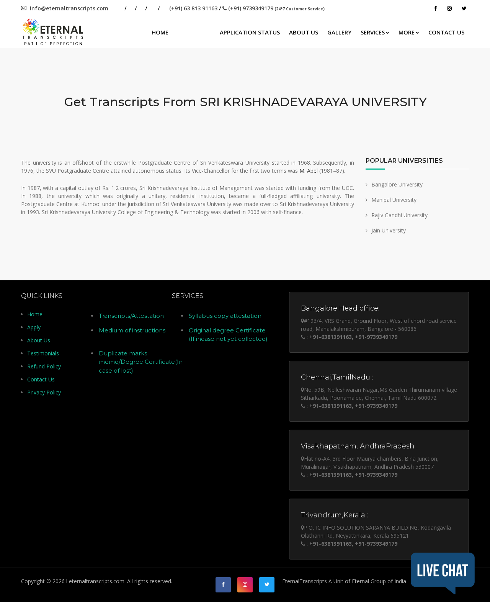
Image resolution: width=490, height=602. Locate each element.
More (407, 32)
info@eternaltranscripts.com (69, 8)
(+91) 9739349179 (276, 8)
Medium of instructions (132, 330)
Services (373, 32)
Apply (34, 327)
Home (160, 32)
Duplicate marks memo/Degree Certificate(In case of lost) (141, 362)
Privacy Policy (44, 392)
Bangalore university (397, 184)
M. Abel (308, 170)
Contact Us (446, 32)
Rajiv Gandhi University (399, 215)
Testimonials (43, 353)
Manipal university (393, 199)
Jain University (388, 230)
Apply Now (194, 32)
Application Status (250, 32)
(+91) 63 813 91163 (193, 8)
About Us (303, 32)
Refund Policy (44, 366)
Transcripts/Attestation (131, 315)
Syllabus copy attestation (225, 315)
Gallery (339, 32)
